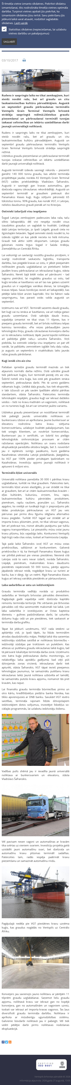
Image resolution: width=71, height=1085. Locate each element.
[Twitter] (6, 1042)
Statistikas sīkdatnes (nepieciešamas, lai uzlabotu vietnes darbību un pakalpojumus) (37, 31)
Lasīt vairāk (21, 23)
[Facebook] (3, 1042)
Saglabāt (9, 41)
